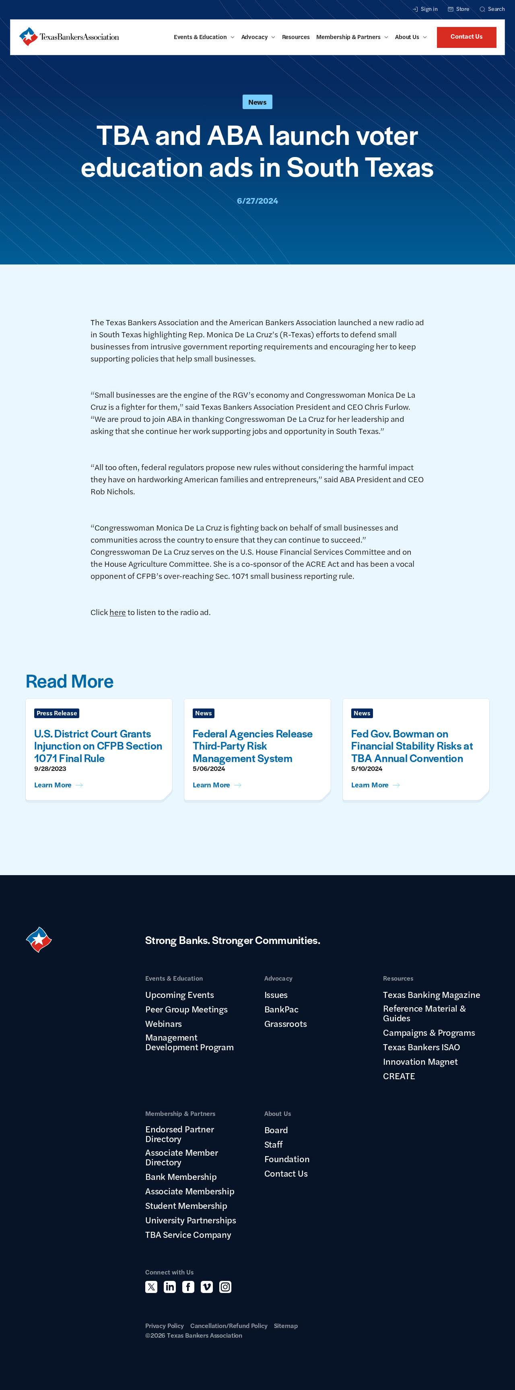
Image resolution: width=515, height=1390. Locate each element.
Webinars (163, 1023)
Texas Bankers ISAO (421, 1046)
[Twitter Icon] (151, 1287)
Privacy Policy (164, 1325)
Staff (273, 1144)
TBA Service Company (188, 1234)
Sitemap (286, 1325)
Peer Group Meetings (186, 1009)
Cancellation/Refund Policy (229, 1325)
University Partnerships (190, 1220)
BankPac (281, 1009)
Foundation (287, 1158)
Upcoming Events (179, 994)
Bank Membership (181, 1176)
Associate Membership (190, 1191)
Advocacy (254, 36)
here (117, 612)
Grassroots (285, 1023)
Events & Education (200, 36)
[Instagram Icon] (225, 1287)
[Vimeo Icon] (207, 1287)
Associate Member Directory (181, 1157)
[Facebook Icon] (188, 1287)
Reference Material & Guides (424, 1012)
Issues (276, 994)
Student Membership (186, 1205)
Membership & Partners (348, 36)
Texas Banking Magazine (431, 994)
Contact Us (467, 36)
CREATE (399, 1075)
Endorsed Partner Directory (179, 1133)
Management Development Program (189, 1041)
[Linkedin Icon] (170, 1287)
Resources (296, 36)
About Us (407, 36)
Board (276, 1129)
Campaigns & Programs (429, 1032)
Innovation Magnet (420, 1061)
